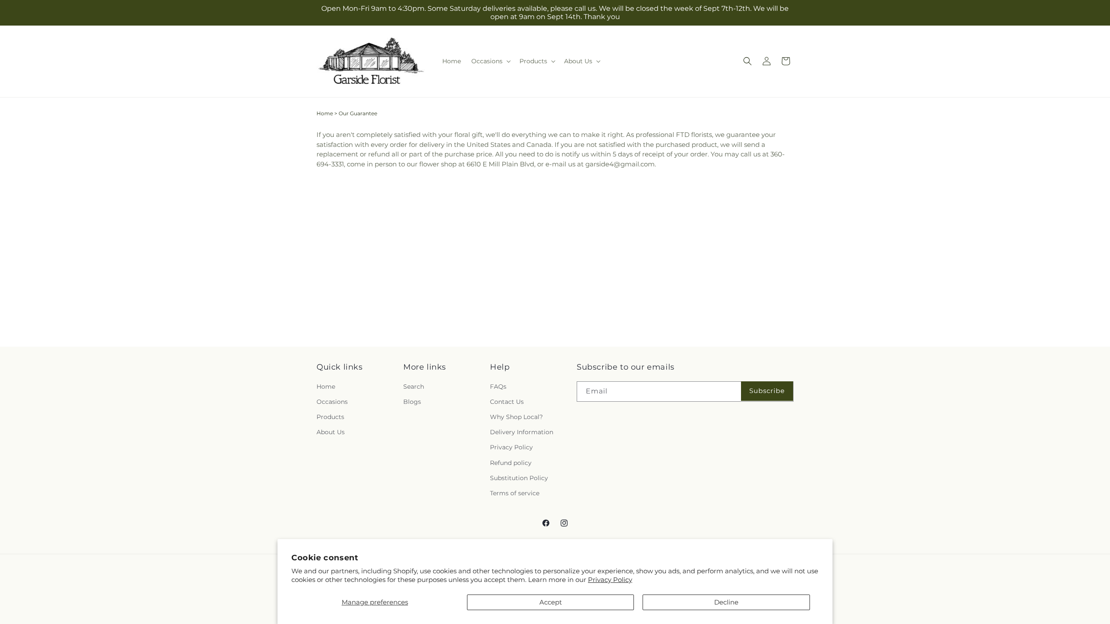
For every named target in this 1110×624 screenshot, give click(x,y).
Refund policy (511, 463)
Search (413, 386)
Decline (726, 602)
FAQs (498, 386)
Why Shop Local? (516, 417)
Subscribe (767, 391)
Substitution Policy (519, 478)
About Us (331, 432)
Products (330, 417)
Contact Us (507, 402)
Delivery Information (521, 432)
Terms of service (514, 493)
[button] (490, 61)
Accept (550, 602)
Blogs (412, 402)
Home (325, 113)
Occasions (332, 402)
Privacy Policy (610, 579)
